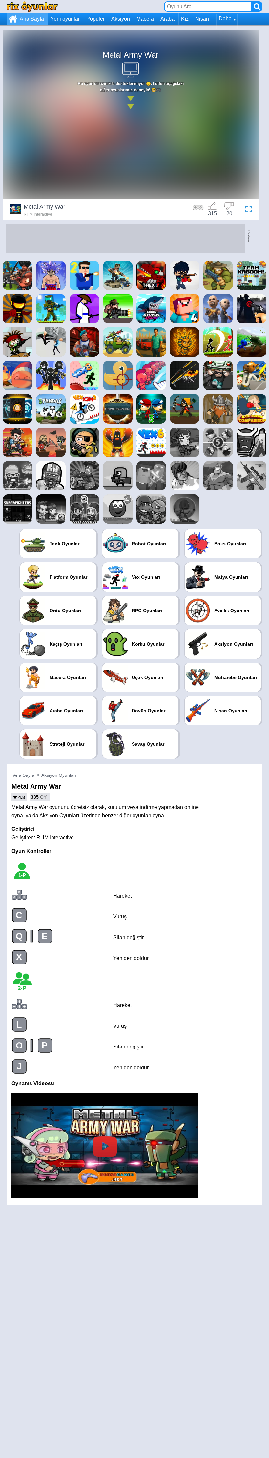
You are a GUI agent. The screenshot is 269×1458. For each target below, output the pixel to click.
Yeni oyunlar (65, 19)
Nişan (202, 19)
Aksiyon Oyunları (58, 775)
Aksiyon (120, 19)
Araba (167, 19)
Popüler (95, 19)
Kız (185, 19)
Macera (145, 19)
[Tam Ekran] (247, 210)
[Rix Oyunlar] (32, 6)
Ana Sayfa (32, 19)
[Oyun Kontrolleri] (198, 210)
